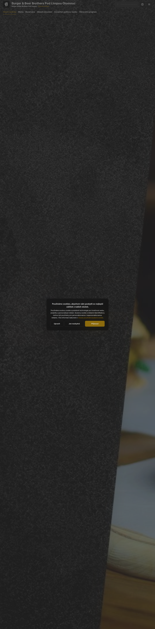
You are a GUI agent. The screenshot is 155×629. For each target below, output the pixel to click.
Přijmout (94, 324)
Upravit (57, 324)
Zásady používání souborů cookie (90, 318)
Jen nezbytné (74, 324)
